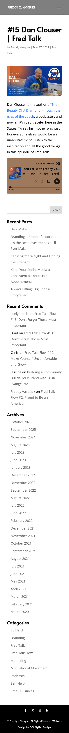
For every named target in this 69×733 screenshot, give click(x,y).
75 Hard (17, 630)
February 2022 (22, 520)
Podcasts (18, 676)
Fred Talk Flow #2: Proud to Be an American (33, 397)
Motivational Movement (29, 668)
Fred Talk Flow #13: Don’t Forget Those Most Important (33, 319)
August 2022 (20, 498)
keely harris (20, 313)
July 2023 (17, 452)
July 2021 (17, 566)
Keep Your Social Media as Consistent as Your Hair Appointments (31, 275)
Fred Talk (18, 645)
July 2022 (17, 505)
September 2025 (23, 429)
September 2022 (23, 490)
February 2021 (22, 604)
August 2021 (20, 558)
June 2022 (18, 513)
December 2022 (23, 475)
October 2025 (21, 422)
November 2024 (23, 437)
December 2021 (23, 528)
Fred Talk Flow (22, 653)
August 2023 (20, 444)
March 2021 (20, 596)
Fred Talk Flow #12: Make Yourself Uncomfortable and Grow (34, 358)
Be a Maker (19, 229)
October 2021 (21, 543)
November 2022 (23, 482)
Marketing (18, 660)
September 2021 (23, 551)
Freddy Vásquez (20, 47)
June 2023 (18, 460)
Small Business (22, 691)
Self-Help (18, 683)
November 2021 (23, 536)
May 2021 (18, 581)
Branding (18, 638)
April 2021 (18, 589)
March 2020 (20, 611)
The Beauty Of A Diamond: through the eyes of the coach (34, 110)
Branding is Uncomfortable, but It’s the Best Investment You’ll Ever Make (35, 242)
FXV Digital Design (40, 727)
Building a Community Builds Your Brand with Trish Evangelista (36, 378)
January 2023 (21, 467)
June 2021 (18, 574)
